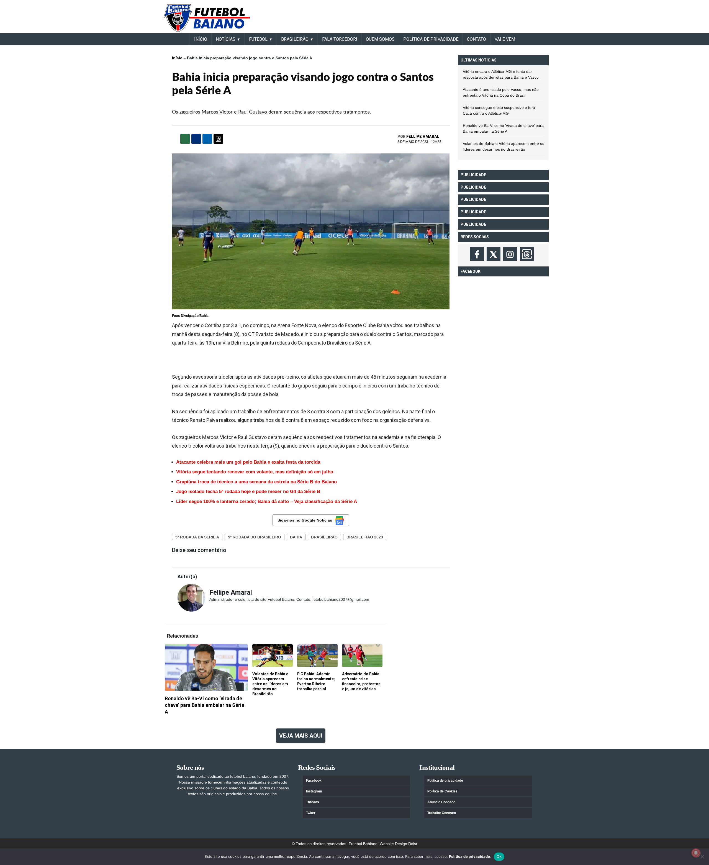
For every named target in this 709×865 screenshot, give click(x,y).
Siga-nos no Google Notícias (305, 520)
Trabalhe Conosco (441, 813)
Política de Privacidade (430, 39)
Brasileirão (324, 537)
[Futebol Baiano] (206, 18)
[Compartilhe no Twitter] (207, 139)
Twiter (310, 813)
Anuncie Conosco (441, 802)
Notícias (225, 39)
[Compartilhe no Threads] (218, 139)
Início (177, 58)
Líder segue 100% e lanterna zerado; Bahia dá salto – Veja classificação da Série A (266, 501)
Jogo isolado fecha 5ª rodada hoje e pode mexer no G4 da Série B (248, 491)
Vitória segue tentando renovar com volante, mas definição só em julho (254, 471)
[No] (702, 856)
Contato (476, 39)
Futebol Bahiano (363, 843)
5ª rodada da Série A (197, 537)
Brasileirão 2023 (364, 537)
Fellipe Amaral (422, 136)
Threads (312, 802)
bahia (296, 537)
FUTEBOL (258, 39)
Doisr (412, 843)
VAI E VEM (505, 39)
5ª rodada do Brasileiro (254, 537)
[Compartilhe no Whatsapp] (185, 139)
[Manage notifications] (696, 852)
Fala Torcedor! (339, 39)
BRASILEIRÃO (295, 39)
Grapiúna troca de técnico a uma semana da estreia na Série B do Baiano (256, 481)
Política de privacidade (445, 780)
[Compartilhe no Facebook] (196, 139)
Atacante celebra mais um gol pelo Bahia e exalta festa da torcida (248, 462)
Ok (499, 856)
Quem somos (380, 39)
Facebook (314, 780)
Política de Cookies (442, 791)
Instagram (314, 791)
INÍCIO (200, 39)
